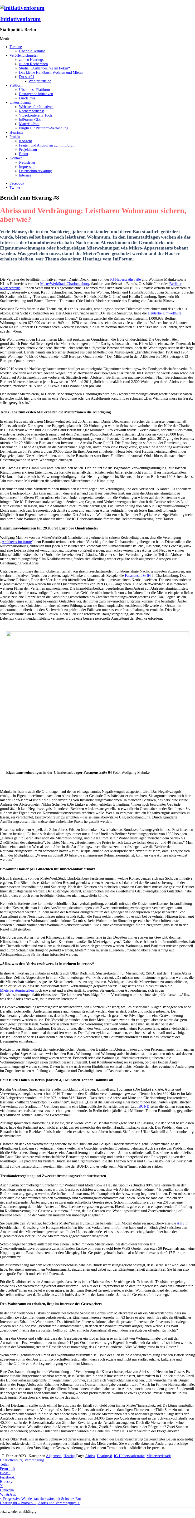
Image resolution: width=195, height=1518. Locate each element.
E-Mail (5, 1473)
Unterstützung (20, 102)
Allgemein (54, 1456)
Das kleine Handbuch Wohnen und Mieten (51, 72)
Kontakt (16, 158)
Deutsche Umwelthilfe (164, 313)
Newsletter (27, 162)
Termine (16, 47)
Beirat (23, 154)
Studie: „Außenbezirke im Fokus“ (44, 68)
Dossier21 (26, 77)
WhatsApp (8, 1494)
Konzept (25, 141)
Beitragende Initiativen (36, 94)
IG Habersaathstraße (125, 279)
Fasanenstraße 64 (138, 575)
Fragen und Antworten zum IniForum (47, 145)
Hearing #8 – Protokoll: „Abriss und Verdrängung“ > (40, 1503)
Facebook (17, 183)
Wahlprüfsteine (40, 81)
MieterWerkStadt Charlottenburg (64, 284)
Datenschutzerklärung (35, 171)
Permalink (7, 1469)
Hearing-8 (104, 1456)
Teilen (4, 1464)
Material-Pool (29, 124)
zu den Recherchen (33, 64)
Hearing (69, 1456)
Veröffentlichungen (24, 55)
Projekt (15, 137)
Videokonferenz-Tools (36, 115)
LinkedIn (7, 1490)
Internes (25, 175)
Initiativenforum (20, 19)
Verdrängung (34, 1460)
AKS (181, 1223)
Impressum (27, 167)
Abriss (90, 1456)
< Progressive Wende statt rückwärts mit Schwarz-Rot (40, 1499)
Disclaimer (27, 98)
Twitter (15, 188)
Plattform (16, 85)
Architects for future (17, 542)
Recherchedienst (31, 111)
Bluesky (6, 1481)
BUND (144, 1106)
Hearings (16, 132)
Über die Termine (32, 51)
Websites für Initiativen (36, 107)
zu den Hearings (31, 60)
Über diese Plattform (34, 90)
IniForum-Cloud (31, 120)
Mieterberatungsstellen (17, 990)
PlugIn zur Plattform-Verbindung (43, 128)
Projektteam (28, 149)
